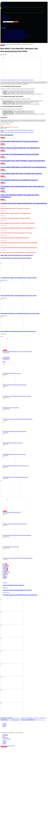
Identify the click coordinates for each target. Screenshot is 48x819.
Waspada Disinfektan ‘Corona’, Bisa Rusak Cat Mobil (13, 36)
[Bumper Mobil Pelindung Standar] (11, 701)
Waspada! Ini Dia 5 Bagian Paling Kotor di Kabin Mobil (13, 39)
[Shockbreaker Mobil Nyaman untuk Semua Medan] (9, 453)
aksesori (10, 718)
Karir (4, 736)
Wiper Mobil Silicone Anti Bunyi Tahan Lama (13, 443)
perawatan (10, 719)
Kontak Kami (5, 737)
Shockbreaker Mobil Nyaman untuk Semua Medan (14, 454)
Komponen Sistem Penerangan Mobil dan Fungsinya (15, 384)
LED (45, 717)
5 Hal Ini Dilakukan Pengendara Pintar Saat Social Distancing (14, 37)
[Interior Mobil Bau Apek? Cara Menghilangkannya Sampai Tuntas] (11, 293)
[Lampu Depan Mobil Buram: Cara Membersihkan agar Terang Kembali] (11, 311)
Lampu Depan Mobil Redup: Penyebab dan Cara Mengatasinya (23, 167)
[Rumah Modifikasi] (4, 2)
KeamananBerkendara (8, 127)
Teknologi (5, 577)
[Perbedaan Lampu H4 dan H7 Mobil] (9, 406)
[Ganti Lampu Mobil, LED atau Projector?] (9, 372)
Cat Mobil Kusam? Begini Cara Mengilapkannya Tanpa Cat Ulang (18, 278)
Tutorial (4, 576)
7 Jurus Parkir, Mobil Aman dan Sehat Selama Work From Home (15, 34)
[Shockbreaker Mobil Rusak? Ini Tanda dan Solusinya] (9, 430)
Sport (4, 578)
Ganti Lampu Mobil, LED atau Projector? (12, 373)
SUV (40, 719)
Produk (5, 15)
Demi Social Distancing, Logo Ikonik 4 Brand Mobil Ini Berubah (15, 29)
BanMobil (2, 127)
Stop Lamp (36, 719)
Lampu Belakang (28, 717)
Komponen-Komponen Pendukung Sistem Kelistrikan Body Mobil (17, 419)
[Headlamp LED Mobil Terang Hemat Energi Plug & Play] (11, 714)
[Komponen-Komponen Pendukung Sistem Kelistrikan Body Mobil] (9, 417)
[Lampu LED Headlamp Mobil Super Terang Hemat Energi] (9, 464)
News (4, 563)
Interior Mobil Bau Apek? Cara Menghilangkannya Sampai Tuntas (18, 295)
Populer (4, 361)
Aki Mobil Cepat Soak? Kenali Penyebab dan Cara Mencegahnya (23, 203)
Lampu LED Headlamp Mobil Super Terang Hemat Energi (16, 465)
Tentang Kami (5, 734)
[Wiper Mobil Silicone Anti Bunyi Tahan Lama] (9, 441)
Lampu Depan (36, 717)
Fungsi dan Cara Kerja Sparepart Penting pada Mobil (19, 154)
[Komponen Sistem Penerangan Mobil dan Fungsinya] (9, 383)
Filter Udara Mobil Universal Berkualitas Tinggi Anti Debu (15, 477)
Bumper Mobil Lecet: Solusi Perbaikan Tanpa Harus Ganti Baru (22, 161)
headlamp (23, 717)
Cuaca (4, 575)
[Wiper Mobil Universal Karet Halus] (11, 675)
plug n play (15, 719)
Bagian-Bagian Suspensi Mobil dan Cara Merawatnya (20, 148)
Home (4, 14)
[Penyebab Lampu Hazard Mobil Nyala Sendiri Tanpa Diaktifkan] (9, 394)
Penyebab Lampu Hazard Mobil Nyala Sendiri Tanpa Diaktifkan (17, 396)
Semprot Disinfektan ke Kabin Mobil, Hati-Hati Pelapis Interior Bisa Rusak (17, 35)
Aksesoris (5, 19)
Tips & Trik (5, 44)
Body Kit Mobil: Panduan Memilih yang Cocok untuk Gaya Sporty (18, 331)
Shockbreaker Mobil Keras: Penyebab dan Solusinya (19, 180)
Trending (5, 17)
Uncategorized (5, 572)
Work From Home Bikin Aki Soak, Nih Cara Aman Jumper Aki (14, 33)
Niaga (4, 573)
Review (4, 564)
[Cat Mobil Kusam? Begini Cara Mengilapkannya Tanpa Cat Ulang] (11, 275)
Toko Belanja (5, 735)
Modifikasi (5, 18)
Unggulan (5, 16)
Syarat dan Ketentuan (7, 738)
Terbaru (4, 362)
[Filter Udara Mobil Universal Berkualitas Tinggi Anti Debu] (9, 475)
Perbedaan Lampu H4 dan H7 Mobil (11, 407)
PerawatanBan (15, 127)
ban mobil (5, 119)
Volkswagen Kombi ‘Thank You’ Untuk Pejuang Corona (13, 32)
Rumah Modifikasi (27, 719)
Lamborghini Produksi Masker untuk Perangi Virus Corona (14, 31)
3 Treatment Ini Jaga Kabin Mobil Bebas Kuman (12, 38)
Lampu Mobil (42, 717)
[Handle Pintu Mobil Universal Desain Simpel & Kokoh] (11, 688)
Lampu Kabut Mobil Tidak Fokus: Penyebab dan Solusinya (21, 173)
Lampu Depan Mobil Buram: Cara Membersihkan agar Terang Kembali (19, 313)
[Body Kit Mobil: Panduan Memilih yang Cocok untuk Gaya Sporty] (11, 328)
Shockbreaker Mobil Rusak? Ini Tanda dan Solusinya (19, 141)
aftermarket (3, 717)
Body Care (5, 574)
